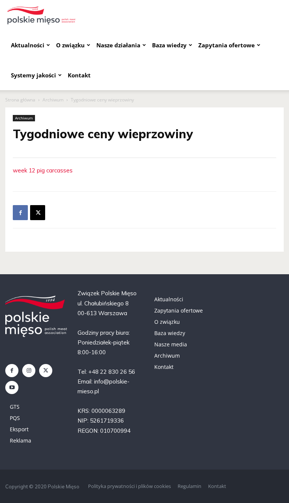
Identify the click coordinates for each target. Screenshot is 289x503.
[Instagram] (28, 370)
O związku (70, 45)
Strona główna (20, 100)
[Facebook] (20, 212)
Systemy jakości (33, 75)
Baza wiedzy (169, 45)
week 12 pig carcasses (43, 170)
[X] (37, 212)
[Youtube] (11, 387)
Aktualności (27, 45)
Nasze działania (118, 45)
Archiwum (53, 100)
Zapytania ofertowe (226, 45)
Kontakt (79, 75)
